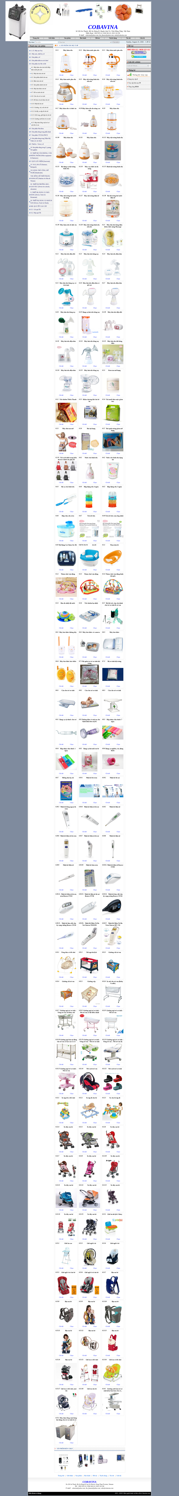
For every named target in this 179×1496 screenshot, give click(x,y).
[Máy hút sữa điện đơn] (112, 276)
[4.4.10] (89, 567)
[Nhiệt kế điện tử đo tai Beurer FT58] (89, 916)
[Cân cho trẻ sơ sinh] (66, 713)
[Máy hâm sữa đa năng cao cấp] (89, 131)
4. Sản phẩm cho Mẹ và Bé (38, 64)
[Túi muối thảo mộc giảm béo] (112, 422)
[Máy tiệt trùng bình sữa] (112, 160)
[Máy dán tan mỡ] (66, 451)
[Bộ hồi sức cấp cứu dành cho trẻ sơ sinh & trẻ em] (112, 625)
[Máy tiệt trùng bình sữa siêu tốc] (89, 102)
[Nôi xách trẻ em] (89, 1091)
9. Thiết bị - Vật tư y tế (37, 144)
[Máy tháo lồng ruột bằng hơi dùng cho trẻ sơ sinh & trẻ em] (66, 1440)
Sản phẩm (67, 38)
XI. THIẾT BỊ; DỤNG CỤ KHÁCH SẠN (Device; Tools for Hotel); (41, 202)
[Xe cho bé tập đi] (112, 1120)
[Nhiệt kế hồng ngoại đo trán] (66, 829)
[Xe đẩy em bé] (66, 1149)
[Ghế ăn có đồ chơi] (89, 1382)
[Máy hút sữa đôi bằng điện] (112, 363)
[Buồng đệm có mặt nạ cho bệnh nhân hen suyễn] (89, 742)
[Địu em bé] (112, 1295)
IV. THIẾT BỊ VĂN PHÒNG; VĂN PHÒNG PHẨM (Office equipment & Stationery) (41, 155)
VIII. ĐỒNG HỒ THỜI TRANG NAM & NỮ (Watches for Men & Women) (40, 178)
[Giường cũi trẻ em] (112, 974)
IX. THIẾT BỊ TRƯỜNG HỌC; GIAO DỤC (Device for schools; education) (40, 186)
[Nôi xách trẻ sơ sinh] (112, 1091)
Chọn (71, 75)
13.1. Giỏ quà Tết (35, 209)
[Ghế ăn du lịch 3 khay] (112, 1236)
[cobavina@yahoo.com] (138, 54)
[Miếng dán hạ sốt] (66, 800)
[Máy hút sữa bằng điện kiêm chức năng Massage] (112, 247)
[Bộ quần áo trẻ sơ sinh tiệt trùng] (89, 684)
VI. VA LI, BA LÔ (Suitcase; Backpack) (38, 166)
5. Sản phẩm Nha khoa (37, 128)
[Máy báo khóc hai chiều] (66, 684)
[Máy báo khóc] (112, 654)
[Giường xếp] (89, 1004)
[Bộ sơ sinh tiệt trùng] (112, 684)
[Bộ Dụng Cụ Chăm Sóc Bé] (66, 567)
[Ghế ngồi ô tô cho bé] (66, 1295)
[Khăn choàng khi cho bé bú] (89, 422)
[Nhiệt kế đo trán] (89, 800)
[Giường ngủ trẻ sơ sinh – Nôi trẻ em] (112, 1033)
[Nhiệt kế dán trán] (89, 887)
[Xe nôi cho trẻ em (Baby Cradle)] (112, 1004)
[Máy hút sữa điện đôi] (66, 276)
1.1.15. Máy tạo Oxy (36, 51)
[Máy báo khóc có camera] (89, 654)
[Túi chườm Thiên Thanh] (66, 422)
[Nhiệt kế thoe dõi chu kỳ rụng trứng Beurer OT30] (112, 916)
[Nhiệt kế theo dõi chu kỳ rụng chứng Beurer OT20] (66, 945)
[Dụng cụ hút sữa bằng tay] (89, 334)
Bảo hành (83, 38)
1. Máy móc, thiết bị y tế (37, 54)
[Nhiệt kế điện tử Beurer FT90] (112, 887)
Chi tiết (61, 75)
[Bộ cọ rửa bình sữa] (66, 509)
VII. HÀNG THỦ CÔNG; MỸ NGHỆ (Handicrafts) (39, 171)
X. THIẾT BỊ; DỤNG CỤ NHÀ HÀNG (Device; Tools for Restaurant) (39, 195)
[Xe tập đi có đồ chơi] (66, 1120)
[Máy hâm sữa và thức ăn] (66, 131)
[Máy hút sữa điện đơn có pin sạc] (89, 305)
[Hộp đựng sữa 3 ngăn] (112, 509)
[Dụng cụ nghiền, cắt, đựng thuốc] (112, 771)
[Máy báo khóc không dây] (66, 654)
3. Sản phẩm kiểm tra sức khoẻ (39, 60)
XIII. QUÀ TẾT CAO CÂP (38, 206)
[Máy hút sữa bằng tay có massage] (66, 305)
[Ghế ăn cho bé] (89, 1411)
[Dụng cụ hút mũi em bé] (89, 771)
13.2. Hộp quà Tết (35, 213)
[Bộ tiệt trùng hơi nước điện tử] (112, 218)
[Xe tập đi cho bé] (89, 1120)
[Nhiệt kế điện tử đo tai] (89, 829)
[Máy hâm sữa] (66, 72)
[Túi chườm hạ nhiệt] (89, 625)
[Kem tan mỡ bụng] (112, 393)
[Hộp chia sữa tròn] (66, 538)
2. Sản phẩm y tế (35, 57)
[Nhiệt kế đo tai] (112, 800)
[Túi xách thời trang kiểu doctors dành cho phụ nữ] (66, 480)
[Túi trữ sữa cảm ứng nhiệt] (112, 538)
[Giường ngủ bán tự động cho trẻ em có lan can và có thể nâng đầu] (66, 1062)
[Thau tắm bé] (112, 567)
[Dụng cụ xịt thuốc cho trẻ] (66, 742)
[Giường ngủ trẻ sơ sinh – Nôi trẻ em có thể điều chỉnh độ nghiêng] (89, 1033)
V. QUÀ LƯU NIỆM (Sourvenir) (40, 161)
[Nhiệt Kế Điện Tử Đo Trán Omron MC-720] (112, 945)
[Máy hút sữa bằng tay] (89, 276)
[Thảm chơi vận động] (66, 596)
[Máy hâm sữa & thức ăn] (66, 247)
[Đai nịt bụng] (89, 451)
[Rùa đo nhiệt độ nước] (66, 625)
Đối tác (97, 38)
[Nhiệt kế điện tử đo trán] (66, 858)
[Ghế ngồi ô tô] (89, 1265)
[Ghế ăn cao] (66, 1265)
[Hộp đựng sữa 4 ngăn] (89, 509)
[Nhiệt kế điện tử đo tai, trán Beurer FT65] (66, 916)
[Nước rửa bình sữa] (89, 480)
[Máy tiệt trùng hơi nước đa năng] (66, 218)
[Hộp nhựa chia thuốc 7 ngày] (112, 742)
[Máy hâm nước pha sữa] (89, 72)
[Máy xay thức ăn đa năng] (89, 189)
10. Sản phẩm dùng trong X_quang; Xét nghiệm (40, 149)
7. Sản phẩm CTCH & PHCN (39, 135)
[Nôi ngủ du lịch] (89, 974)
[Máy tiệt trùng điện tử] (89, 218)
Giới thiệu (52, 38)
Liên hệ (142, 38)
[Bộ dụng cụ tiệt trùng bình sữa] (66, 189)
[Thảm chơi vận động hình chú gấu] (112, 596)
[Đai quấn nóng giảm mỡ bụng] (112, 451)
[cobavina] (40, 24)
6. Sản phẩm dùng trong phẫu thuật (40, 132)
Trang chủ (36, 38)
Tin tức (128, 38)
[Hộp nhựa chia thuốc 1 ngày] (66, 771)
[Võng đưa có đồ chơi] (66, 974)
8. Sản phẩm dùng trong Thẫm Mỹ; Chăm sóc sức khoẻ (40, 140)
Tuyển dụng (113, 38)
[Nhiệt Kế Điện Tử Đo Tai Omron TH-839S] (89, 945)
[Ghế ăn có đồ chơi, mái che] (66, 1411)
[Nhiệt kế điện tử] (112, 829)
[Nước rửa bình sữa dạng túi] (112, 480)
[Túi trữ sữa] (89, 538)
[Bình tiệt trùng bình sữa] (112, 189)
